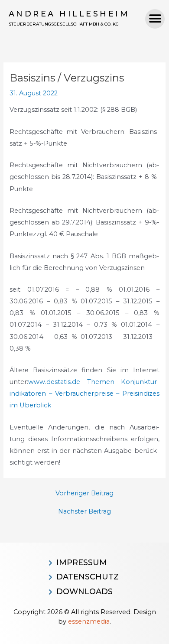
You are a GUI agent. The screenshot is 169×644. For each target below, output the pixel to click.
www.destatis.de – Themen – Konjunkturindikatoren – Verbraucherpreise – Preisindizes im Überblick (84, 393)
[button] (155, 19)
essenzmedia (89, 621)
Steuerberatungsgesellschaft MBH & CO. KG (64, 24)
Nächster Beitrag (84, 511)
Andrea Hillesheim (69, 14)
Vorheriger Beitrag (84, 493)
